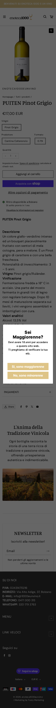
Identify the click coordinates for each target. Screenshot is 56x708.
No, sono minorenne (28, 375)
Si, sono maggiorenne (28, 366)
